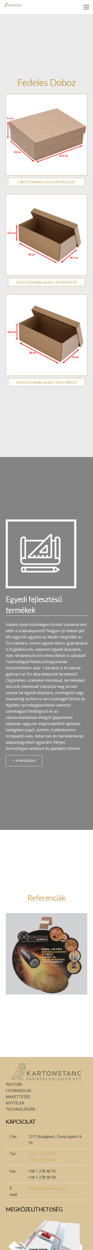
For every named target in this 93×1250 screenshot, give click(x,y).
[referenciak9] (46, 954)
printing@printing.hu (47, 1188)
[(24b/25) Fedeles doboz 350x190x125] (46, 335)
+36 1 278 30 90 (42, 1160)
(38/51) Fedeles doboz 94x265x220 (46, 181)
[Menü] (86, 7)
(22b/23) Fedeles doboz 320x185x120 (46, 282)
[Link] (13, 4)
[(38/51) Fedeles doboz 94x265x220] (46, 134)
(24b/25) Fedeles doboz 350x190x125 (46, 382)
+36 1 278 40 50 (42, 1153)
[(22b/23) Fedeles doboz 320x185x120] (46, 234)
